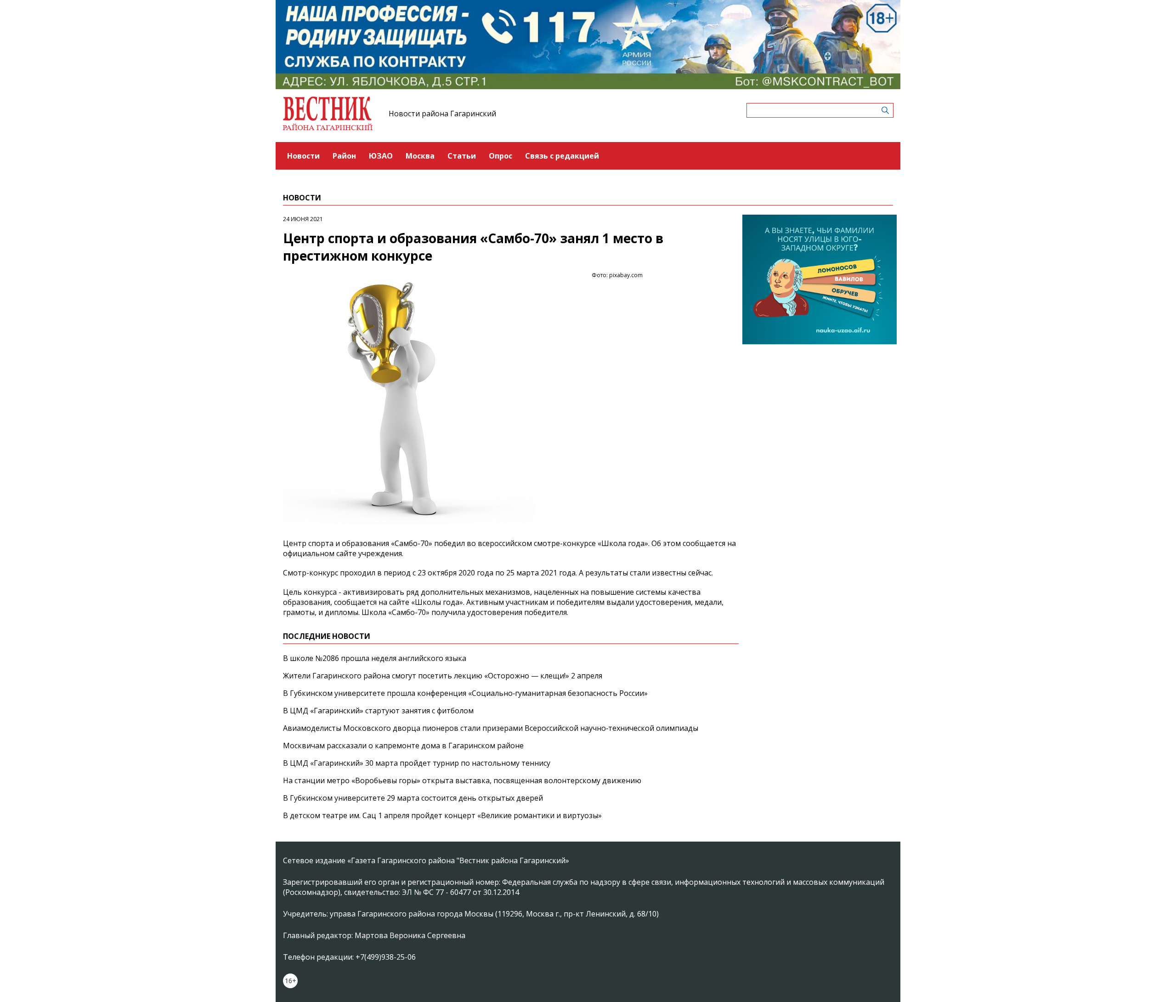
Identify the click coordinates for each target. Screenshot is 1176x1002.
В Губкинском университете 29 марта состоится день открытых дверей (413, 798)
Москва (420, 156)
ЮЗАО (381, 156)
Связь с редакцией (562, 156)
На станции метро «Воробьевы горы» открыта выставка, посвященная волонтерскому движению (462, 780)
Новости (303, 156)
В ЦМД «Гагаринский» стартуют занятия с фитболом (378, 711)
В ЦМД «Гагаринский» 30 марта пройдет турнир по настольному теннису (416, 763)
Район (344, 156)
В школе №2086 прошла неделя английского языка (374, 658)
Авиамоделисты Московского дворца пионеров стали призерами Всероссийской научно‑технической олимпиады (490, 728)
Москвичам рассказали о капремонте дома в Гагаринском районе (403, 745)
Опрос (500, 156)
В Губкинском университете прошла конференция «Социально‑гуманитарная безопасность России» (465, 693)
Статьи (461, 156)
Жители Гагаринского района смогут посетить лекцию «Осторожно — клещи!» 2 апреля (442, 676)
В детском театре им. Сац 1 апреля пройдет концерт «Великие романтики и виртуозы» (442, 815)
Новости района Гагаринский (442, 113)
